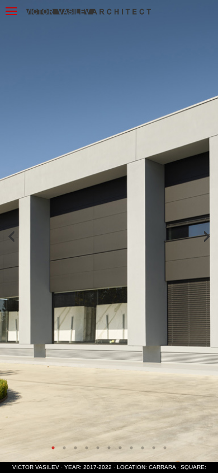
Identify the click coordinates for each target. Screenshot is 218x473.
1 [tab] (53, 447)
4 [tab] (86, 447)
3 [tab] (75, 447)
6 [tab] (109, 447)
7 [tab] (120, 447)
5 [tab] (97, 447)
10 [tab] (153, 447)
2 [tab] (64, 447)
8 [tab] (131, 447)
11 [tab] (164, 447)
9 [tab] (142, 447)
